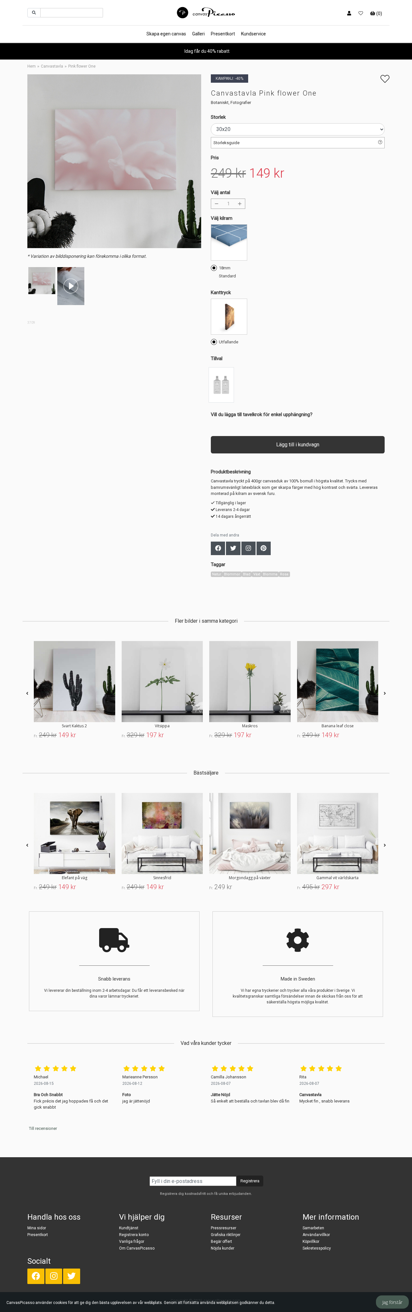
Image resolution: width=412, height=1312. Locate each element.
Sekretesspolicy (317, 1248)
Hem (31, 66)
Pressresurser (223, 1228)
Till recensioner (43, 1128)
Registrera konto (134, 1235)
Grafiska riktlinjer (225, 1235)
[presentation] (27, 693)
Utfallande (228, 342)
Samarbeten (313, 1228)
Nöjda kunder (222, 1248)
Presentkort (223, 33)
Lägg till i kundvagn (297, 445)
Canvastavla (52, 66)
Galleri (198, 33)
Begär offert (221, 1241)
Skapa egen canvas (166, 33)
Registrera (249, 1180)
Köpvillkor (311, 1241)
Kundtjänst (128, 1228)
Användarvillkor (316, 1235)
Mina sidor (36, 1228)
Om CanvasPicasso (136, 1248)
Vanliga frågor (131, 1241)
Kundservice (253, 33)
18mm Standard (227, 271)
